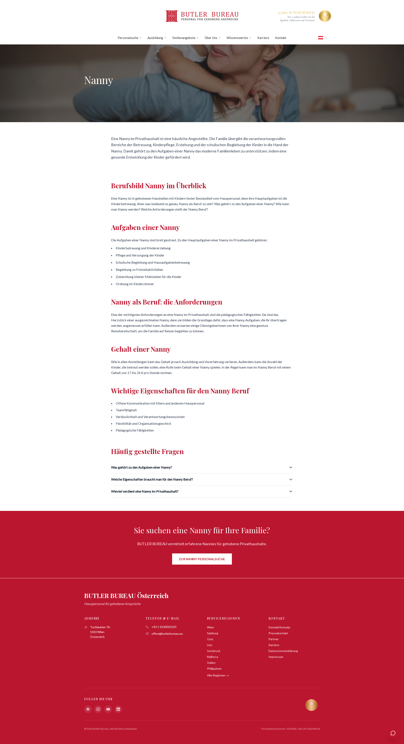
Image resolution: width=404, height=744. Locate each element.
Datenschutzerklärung (283, 651)
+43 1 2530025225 (164, 627)
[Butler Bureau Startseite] (202, 16)
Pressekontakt (278, 633)
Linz (209, 645)
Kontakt (280, 38)
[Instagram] (98, 709)
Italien (211, 662)
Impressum (275, 657)
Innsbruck (213, 651)
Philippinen (214, 668)
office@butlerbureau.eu (167, 633)
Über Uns (211, 38)
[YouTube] (108, 709)
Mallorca (212, 657)
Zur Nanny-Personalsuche (202, 559)
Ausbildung (155, 38)
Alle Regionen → (218, 675)
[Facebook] (88, 709)
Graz (210, 639)
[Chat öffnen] (393, 733)
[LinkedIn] (118, 709)
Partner (273, 639)
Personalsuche (128, 38)
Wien (210, 627)
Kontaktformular (279, 627)
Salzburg (212, 633)
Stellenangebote (183, 38)
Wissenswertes (237, 38)
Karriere (263, 38)
